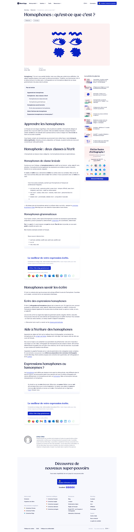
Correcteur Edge (30, 513)
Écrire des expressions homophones (39, 108)
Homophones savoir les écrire (36, 105)
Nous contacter (94, 518)
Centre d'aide (93, 515)
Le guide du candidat (95, 521)
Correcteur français (53, 499)
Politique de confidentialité (47, 528)
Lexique (70, 501)
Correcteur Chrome (30, 508)
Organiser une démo (29, 501)
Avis (91, 504)
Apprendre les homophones (35, 92)
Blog (69, 499)
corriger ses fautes (40, 336)
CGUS (37, 528)
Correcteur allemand (53, 506)
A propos (92, 499)
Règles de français (73, 506)
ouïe (29, 390)
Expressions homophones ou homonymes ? (40, 114)
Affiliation (92, 506)
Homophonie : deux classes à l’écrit (37, 95)
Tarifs (91, 501)
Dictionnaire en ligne (73, 504)
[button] (33, 3)
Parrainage (93, 509)
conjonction (55, 220)
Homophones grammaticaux (37, 102)
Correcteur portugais (53, 509)
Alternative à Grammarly (74, 513)
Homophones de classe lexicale (38, 99)
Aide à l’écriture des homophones (37, 111)
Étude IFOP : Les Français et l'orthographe (75, 510)
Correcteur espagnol (53, 504)
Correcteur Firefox (30, 510)
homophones (30, 372)
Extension (26, 499)
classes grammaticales (56, 322)
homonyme (56, 376)
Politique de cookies (29, 528)
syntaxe (29, 356)
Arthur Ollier (40, 436)
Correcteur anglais (52, 501)
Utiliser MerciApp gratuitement (39, 268)
